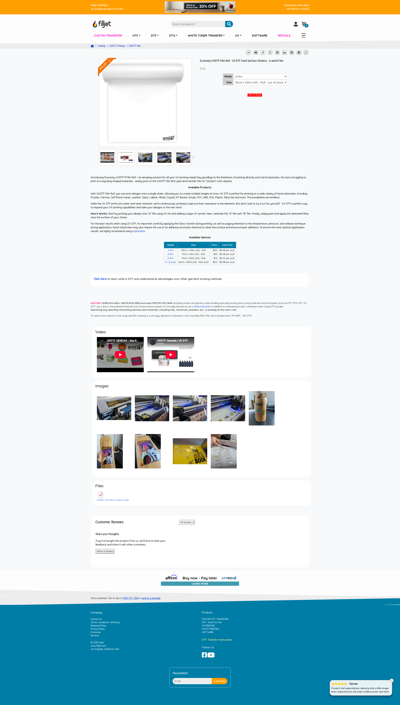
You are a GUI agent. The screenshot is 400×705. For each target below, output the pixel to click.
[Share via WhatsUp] (306, 52)
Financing (95, 632)
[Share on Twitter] (270, 52)
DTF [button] (153, 35)
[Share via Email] (255, 52)
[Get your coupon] (200, 6)
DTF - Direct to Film (212, 622)
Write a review (105, 551)
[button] (193, 157)
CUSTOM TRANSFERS (108, 35)
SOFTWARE (259, 35)
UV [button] (237, 35)
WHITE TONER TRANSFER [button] (205, 35)
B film (170, 254)
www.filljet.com (98, 645)
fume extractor (202, 306)
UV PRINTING (208, 625)
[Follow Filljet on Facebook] (204, 654)
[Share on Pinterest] (277, 52)
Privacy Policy (98, 629)
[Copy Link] (248, 52)
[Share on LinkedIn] (284, 52)
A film (170, 250)
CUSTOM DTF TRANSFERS (215, 619)
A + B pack (170, 262)
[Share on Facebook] (263, 52)
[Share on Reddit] (292, 52)
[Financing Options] (200, 580)
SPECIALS (284, 35)
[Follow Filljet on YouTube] (211, 654)
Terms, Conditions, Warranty (105, 622)
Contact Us (96, 619)
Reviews (95, 635)
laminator (139, 231)
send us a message (151, 598)
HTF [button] (135, 35)
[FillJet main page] (101, 23)
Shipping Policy (98, 625)
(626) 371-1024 (130, 598)
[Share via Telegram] (299, 52)
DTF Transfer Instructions (217, 639)
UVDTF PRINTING (210, 629)
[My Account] (295, 24)
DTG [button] (172, 35)
